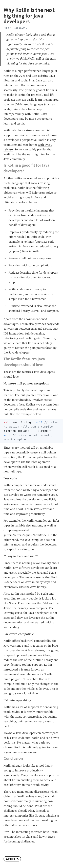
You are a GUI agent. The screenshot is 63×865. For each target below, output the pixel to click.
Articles (12, 859)
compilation (28, 674)
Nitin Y (7, 27)
